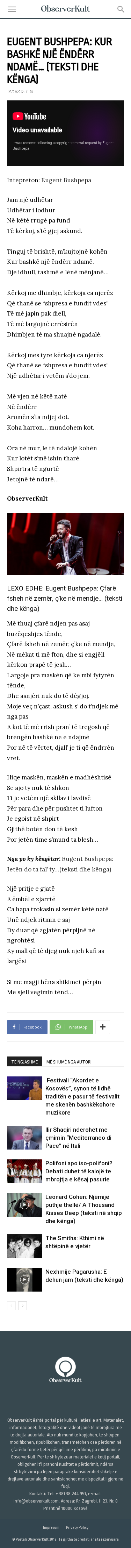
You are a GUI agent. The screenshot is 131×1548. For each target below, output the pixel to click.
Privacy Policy (77, 1527)
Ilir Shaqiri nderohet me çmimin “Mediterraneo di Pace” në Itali (78, 1137)
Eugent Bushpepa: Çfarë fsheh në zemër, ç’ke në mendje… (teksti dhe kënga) (64, 598)
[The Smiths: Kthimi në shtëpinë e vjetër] (24, 1246)
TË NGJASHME (24, 1062)
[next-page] (22, 1305)
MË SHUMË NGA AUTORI (69, 1062)
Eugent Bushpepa (66, 180)
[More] (102, 1027)
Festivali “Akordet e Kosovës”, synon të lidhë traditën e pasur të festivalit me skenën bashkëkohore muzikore (82, 1096)
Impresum (51, 1527)
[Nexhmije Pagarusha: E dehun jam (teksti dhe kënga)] (24, 1280)
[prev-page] (11, 1305)
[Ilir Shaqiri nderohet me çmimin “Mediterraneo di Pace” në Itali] (24, 1138)
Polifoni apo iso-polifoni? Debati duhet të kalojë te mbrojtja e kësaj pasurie (78, 1171)
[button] (12, 9)
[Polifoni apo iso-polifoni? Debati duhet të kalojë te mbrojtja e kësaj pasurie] (24, 1171)
